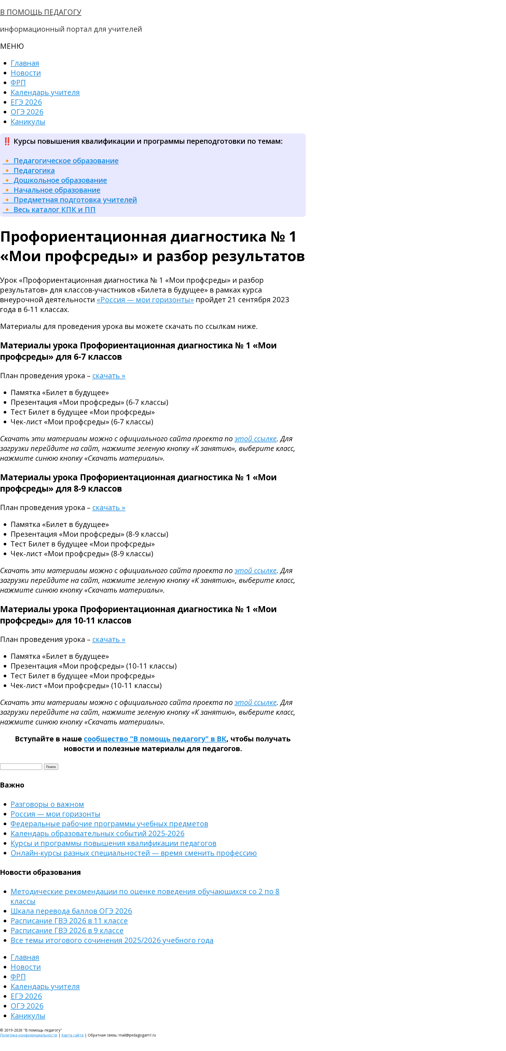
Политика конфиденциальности (28, 1035)
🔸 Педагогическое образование (61, 160)
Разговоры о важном (47, 804)
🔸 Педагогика (29, 170)
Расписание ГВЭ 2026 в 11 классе (69, 920)
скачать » (108, 375)
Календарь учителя (45, 92)
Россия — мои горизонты (55, 814)
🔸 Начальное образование (51, 190)
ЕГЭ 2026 (26, 102)
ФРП (18, 82)
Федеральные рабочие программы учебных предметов (109, 823)
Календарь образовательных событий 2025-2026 (97, 833)
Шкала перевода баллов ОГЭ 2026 (71, 911)
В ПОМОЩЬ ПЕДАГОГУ (40, 12)
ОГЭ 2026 (27, 112)
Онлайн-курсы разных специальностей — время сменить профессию (134, 853)
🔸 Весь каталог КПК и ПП (49, 209)
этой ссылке (256, 438)
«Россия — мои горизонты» (145, 299)
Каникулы (28, 121)
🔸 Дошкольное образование (55, 180)
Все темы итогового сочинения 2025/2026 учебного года (112, 940)
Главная (25, 63)
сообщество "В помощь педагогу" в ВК (155, 738)
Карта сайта (72, 1035)
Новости (26, 73)
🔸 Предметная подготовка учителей (70, 199)
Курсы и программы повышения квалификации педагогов (113, 843)
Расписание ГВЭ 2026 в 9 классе (67, 930)
